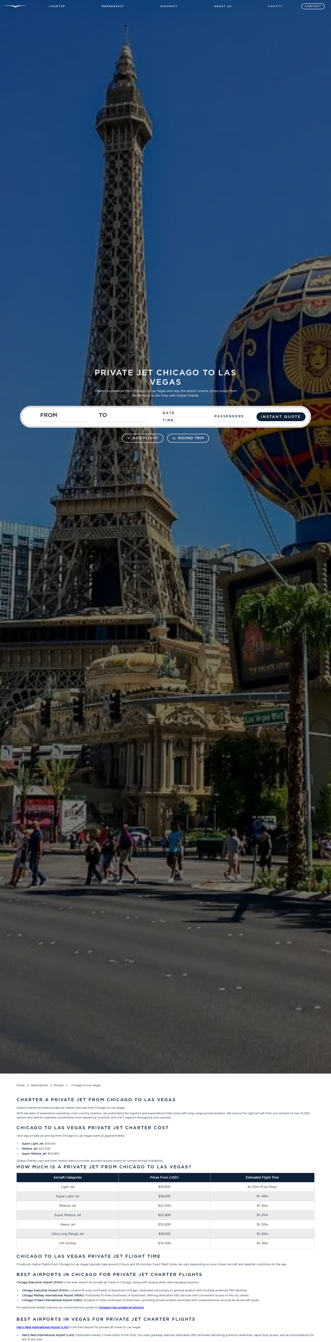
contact (313, 6)
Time (168, 420)
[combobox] (67, 416)
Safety (275, 6)
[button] (57, 6)
